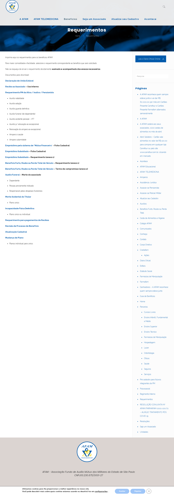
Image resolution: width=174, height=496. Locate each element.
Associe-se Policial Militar (150, 193)
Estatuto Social (146, 271)
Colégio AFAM (146, 223)
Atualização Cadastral (16, 232)
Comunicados (145, 229)
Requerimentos (146, 399)
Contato (143, 239)
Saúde (146, 364)
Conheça (143, 234)
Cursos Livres (150, 312)
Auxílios (143, 204)
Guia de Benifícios (147, 296)
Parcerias (144, 307)
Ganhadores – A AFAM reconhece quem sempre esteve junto (154, 289)
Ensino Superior (150, 326)
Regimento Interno (147, 394)
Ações (146, 255)
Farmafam (144, 282)
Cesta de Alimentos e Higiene (152, 218)
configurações (101, 491)
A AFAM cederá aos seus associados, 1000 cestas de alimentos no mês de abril (151, 128)
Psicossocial (145, 389)
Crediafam (144, 250)
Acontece (144, 161)
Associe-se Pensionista (149, 188)
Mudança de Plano (14, 238)
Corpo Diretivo (146, 245)
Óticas (146, 358)
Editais (142, 266)
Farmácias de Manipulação (151, 276)
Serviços (147, 374)
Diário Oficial (145, 260)
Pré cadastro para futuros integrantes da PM (150, 381)
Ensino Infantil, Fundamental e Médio (156, 319)
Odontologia (149, 353)
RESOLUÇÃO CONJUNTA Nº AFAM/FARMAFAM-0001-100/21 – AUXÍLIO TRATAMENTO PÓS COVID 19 (154, 410)
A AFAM (143, 119)
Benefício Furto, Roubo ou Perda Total (153, 211)
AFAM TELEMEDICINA (149, 172)
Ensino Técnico (150, 332)
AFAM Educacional (148, 167)
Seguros (147, 369)
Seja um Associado (148, 427)
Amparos (144, 177)
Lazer (146, 348)
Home (77, 36)
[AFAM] (12, 6)
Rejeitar (137, 491)
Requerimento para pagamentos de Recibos (27, 220)
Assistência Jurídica (148, 182)
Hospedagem (149, 342)
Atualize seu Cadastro (149, 198)
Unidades (144, 432)
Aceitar (122, 491)
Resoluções (145, 421)
